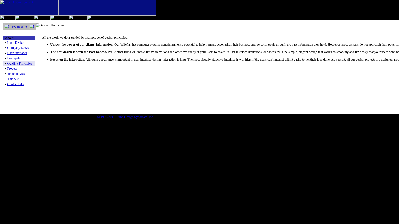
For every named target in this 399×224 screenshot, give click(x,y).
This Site (13, 79)
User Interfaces (17, 53)
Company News (18, 48)
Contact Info (15, 84)
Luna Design (15, 42)
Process (12, 68)
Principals (13, 58)
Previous (16, 26)
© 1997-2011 (106, 117)
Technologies (16, 73)
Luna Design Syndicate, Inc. (135, 117)
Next (25, 26)
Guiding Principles (19, 63)
